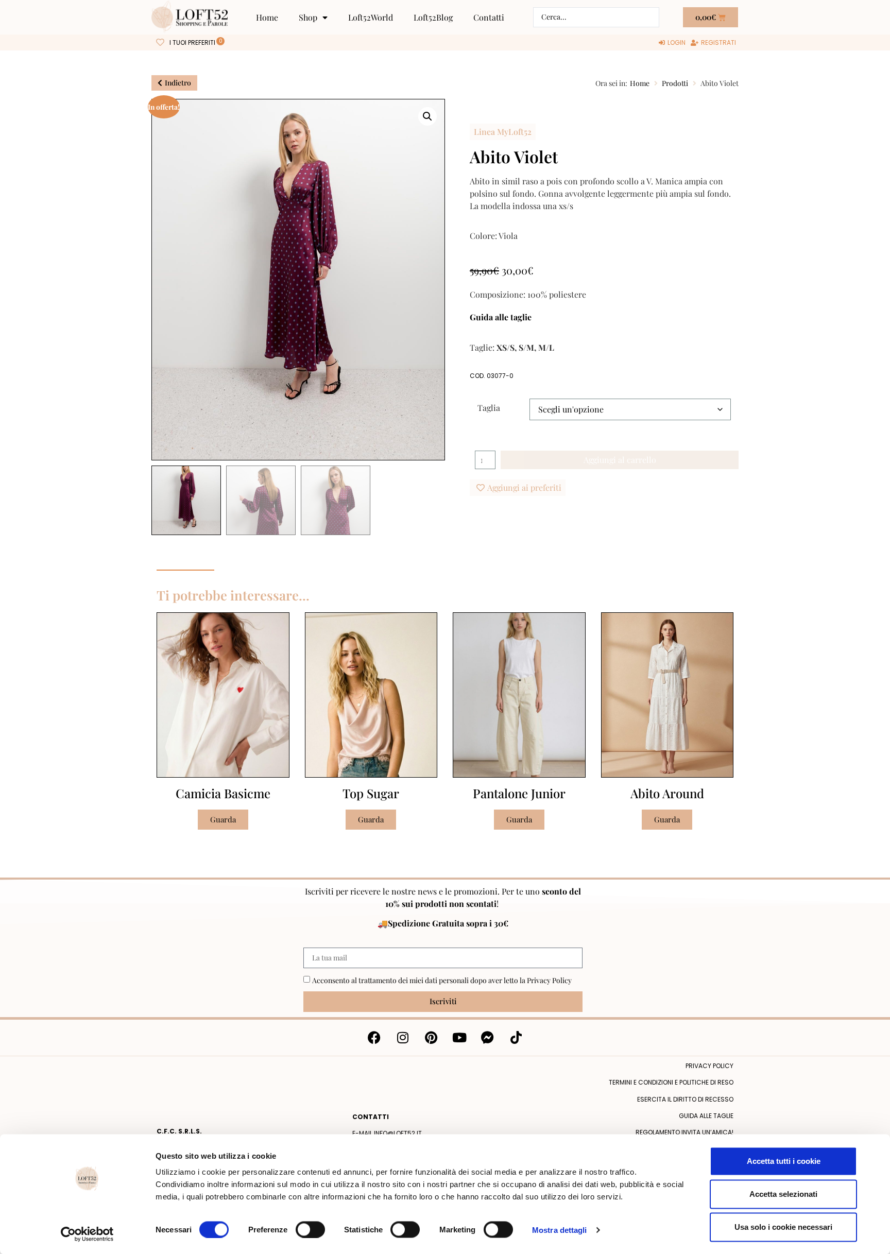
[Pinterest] (431, 1038)
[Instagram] (403, 1038)
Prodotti (675, 83)
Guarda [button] (223, 819)
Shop (308, 17)
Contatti (488, 17)
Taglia (488, 407)
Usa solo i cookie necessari (783, 1227)
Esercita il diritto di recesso (685, 1099)
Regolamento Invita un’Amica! (684, 1132)
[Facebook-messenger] (488, 1038)
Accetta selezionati (783, 1194)
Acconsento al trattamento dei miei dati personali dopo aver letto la (442, 980)
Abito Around (667, 793)
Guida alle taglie (501, 317)
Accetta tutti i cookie (783, 1161)
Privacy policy (709, 1065)
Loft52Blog (433, 17)
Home (267, 17)
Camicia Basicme (223, 793)
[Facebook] (374, 1038)
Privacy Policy (549, 980)
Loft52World (370, 17)
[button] (427, 116)
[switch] (310, 1229)
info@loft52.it (398, 1133)
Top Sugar (371, 793)
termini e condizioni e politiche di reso (671, 1082)
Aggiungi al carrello (620, 459)
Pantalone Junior (519, 793)
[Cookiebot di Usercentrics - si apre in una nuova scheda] (87, 1234)
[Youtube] (459, 1038)
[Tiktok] (516, 1038)
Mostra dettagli (559, 1229)
